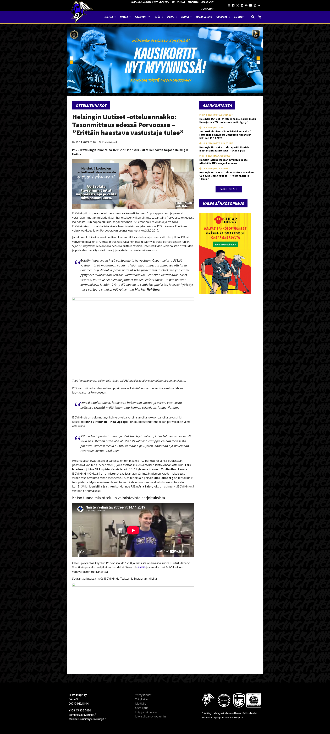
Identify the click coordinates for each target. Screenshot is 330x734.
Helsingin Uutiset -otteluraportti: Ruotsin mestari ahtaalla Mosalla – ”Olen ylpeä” (224, 149)
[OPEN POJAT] (176, 17)
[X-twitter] (237, 5)
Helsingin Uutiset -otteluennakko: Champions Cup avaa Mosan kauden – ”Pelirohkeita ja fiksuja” (226, 176)
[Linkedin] (242, 5)
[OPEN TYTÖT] (162, 17)
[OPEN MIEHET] (115, 17)
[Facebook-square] (233, 5)
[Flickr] (250, 5)
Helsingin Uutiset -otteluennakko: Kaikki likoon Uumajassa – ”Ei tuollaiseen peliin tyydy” (227, 120)
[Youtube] (246, 5)
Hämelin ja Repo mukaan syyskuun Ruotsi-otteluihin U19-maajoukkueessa (224, 161)
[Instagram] (255, 5)
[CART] (259, 17)
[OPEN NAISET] (130, 17)
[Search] (253, 17)
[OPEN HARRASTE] (229, 17)
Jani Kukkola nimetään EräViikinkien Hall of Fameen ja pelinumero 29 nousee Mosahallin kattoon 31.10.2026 (225, 135)
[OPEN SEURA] (191, 17)
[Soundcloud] (259, 5)
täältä (142, 567)
